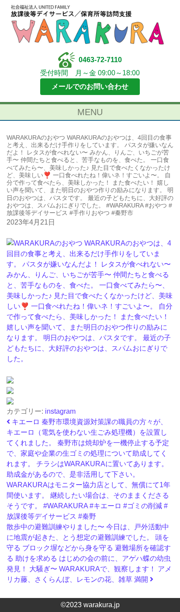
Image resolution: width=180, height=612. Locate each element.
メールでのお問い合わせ (90, 86)
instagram (60, 411)
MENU (90, 112)
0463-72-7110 (100, 59)
